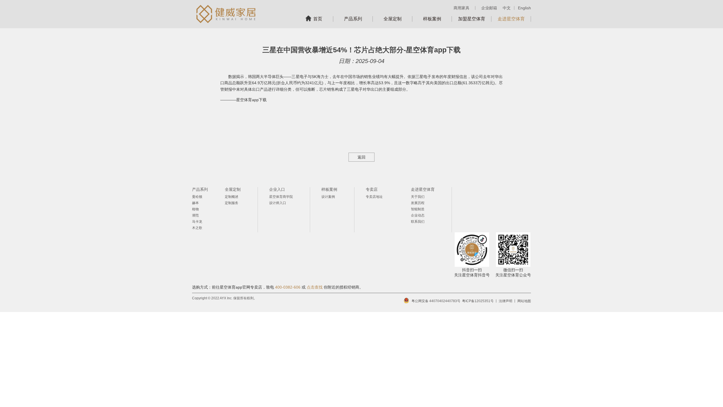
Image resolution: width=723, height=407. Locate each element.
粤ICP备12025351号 (478, 301)
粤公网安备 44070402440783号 (435, 301)
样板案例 (432, 18)
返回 (361, 157)
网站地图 (524, 301)
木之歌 (197, 228)
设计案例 (328, 197)
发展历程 (417, 203)
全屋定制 (393, 18)
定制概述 (231, 197)
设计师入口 (277, 203)
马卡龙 (197, 222)
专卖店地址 (374, 197)
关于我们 (417, 197)
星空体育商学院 (281, 197)
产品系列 (353, 18)
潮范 (195, 215)
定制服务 (231, 203)
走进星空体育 (511, 18)
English (524, 8)
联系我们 (417, 222)
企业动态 (417, 215)
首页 (317, 18)
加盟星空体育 (471, 18)
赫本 (195, 203)
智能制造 (417, 209)
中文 (507, 8)
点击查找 (315, 287)
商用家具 (461, 8)
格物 (195, 209)
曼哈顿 (197, 197)
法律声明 (505, 301)
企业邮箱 (489, 8)
